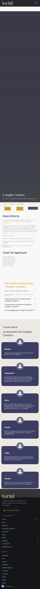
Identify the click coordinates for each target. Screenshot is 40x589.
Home (5, 204)
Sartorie (11, 204)
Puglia (4, 580)
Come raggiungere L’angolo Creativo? (19, 310)
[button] (19, 209)
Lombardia (5, 555)
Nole (20, 522)
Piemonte (5, 571)
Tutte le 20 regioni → (8, 586)
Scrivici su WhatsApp (12, 510)
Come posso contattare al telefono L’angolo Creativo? (18, 306)
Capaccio (22, 221)
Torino (20, 519)
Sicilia (4, 577)
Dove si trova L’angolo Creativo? (17, 291)
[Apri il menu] (36, 3)
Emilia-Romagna (7, 567)
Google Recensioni (16, 227)
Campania (20, 204)
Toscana (4, 574)
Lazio (3, 558)
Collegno (20, 541)
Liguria (4, 583)
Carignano (20, 531)
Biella (20, 537)
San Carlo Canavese (20, 528)
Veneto (4, 561)
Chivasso (20, 525)
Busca (20, 534)
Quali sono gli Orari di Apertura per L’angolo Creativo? (18, 300)
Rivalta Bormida (20, 547)
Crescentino (20, 544)
